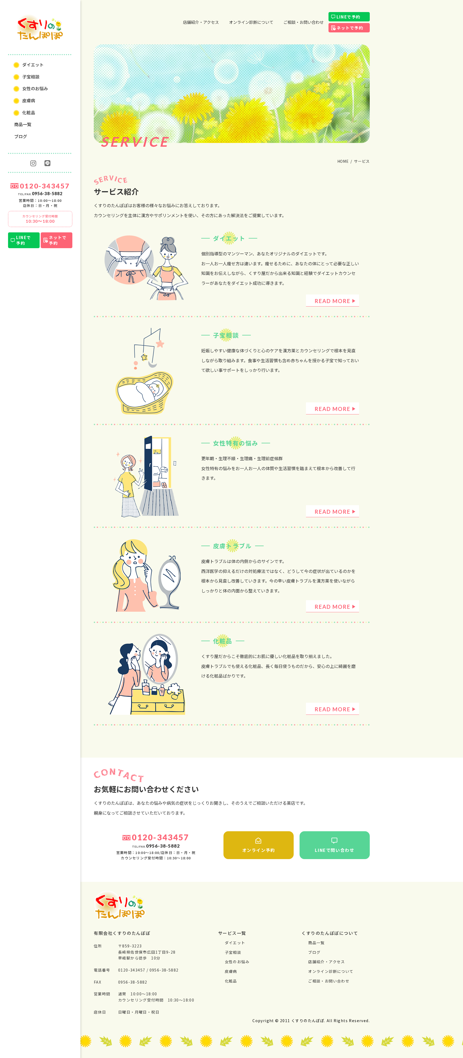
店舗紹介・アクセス (201, 22)
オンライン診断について (251, 22)
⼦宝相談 (30, 76)
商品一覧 (22, 124)
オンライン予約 (258, 850)
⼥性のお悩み (35, 88)
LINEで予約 (23, 240)
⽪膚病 (28, 100)
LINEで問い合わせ (334, 850)
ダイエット (33, 64)
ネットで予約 (57, 240)
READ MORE (332, 301)
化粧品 (28, 112)
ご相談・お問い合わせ (303, 22)
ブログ (20, 136)
